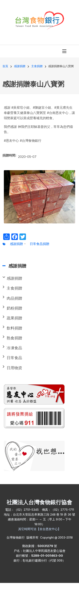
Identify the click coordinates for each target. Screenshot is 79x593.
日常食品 (14, 357)
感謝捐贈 (16, 244)
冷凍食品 (14, 348)
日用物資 (14, 368)
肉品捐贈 (14, 298)
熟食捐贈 (14, 338)
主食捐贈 (14, 288)
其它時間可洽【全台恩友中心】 (39, 529)
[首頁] (39, 20)
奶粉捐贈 (14, 308)
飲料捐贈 (14, 328)
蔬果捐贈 (14, 318)
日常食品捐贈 (39, 244)
